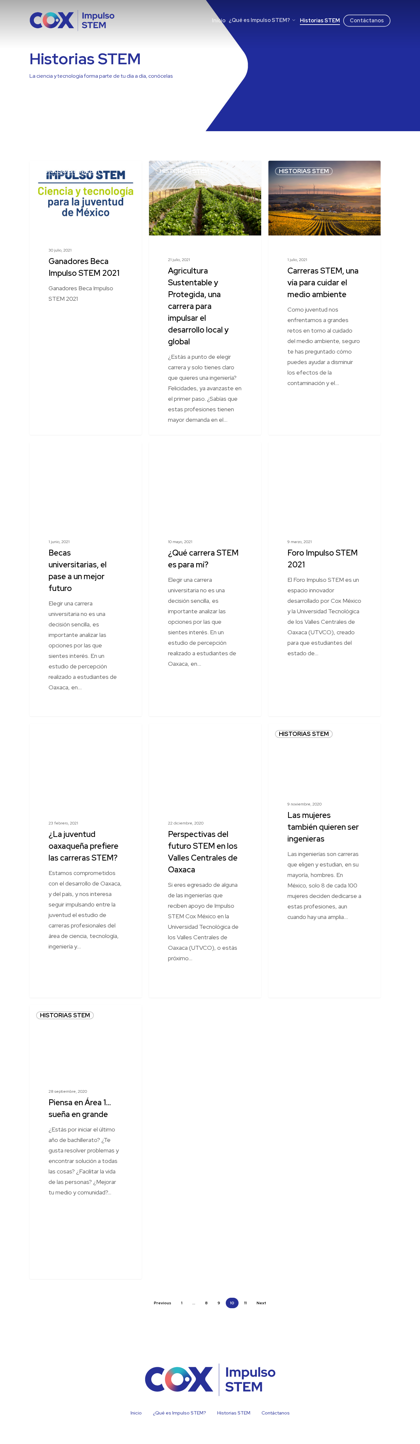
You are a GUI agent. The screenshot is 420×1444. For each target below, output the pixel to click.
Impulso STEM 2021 (69, 171)
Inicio (136, 1413)
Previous (162, 1303)
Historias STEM (184, 171)
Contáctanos (276, 1413)
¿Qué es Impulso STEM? (179, 1413)
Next (261, 1303)
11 (245, 1303)
